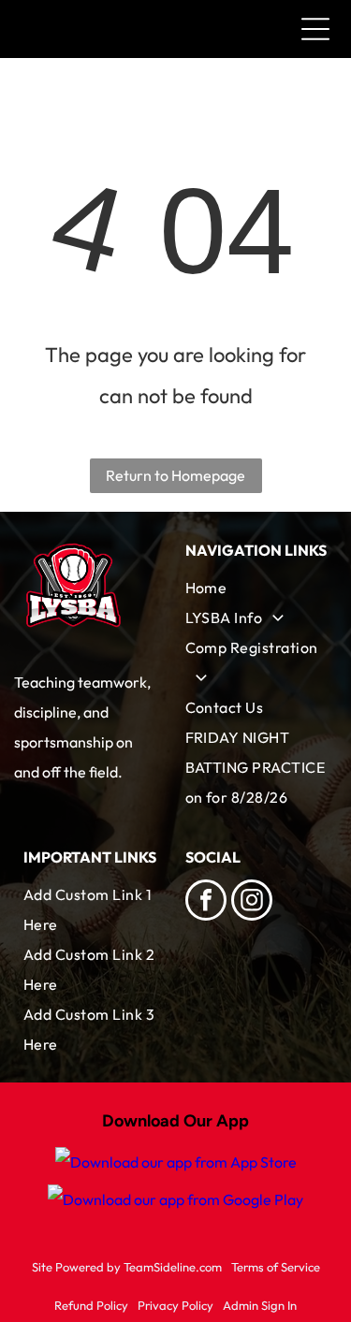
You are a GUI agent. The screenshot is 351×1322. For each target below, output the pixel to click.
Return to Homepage (175, 475)
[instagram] (251, 902)
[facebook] (206, 902)
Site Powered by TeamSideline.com (127, 1266)
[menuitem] (257, 588)
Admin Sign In (260, 1305)
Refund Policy (91, 1305)
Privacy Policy (175, 1305)
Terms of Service (275, 1266)
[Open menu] (315, 29)
